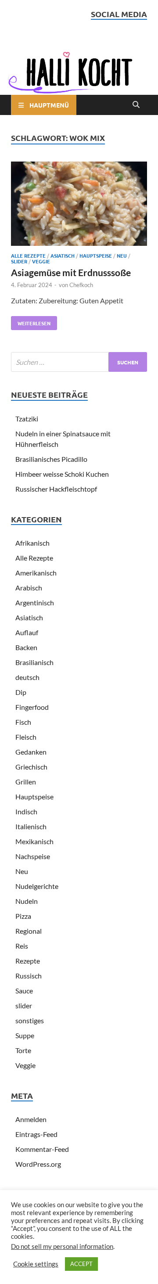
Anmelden (31, 1119)
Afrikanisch (32, 543)
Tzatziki (26, 418)
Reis (21, 946)
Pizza (23, 916)
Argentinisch (34, 602)
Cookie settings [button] (35, 1264)
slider (19, 261)
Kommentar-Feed (42, 1149)
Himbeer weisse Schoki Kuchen (62, 474)
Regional (28, 931)
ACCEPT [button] (81, 1263)
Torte (23, 1050)
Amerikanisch (36, 572)
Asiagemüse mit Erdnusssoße (71, 272)
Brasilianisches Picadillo (51, 459)
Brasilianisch (34, 662)
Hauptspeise (95, 255)
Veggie (41, 261)
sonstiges (29, 1020)
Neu (122, 255)
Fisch (23, 722)
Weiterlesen (30, 321)
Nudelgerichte (36, 886)
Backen (26, 647)
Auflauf (26, 632)
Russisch (28, 975)
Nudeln (26, 901)
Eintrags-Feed (36, 1134)
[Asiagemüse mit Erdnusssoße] (79, 205)
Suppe (24, 1035)
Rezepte (27, 961)
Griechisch (31, 766)
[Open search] (136, 105)
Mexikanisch (34, 841)
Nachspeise (32, 856)
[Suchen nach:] (79, 362)
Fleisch (25, 737)
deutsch (27, 677)
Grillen (25, 781)
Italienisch (31, 826)
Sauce (24, 990)
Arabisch (28, 587)
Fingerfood (32, 707)
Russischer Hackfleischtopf (56, 489)
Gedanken (31, 752)
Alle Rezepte (28, 255)
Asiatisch (62, 255)
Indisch (26, 811)
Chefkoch (81, 284)
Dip (20, 692)
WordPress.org (38, 1164)
